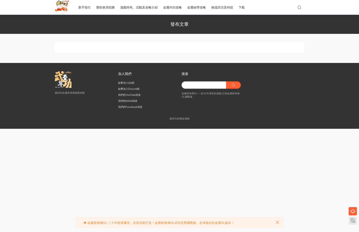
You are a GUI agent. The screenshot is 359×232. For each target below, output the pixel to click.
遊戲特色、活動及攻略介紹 (139, 7)
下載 (242, 7)
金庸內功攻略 (172, 7)
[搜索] (299, 7)
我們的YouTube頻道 (129, 94)
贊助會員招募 (105, 7)
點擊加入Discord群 (129, 88)
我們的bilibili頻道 (127, 100)
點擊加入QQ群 (126, 82)
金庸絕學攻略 (196, 7)
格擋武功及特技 (222, 7)
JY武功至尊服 (62, 7)
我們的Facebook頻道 (130, 106)
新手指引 (84, 7)
